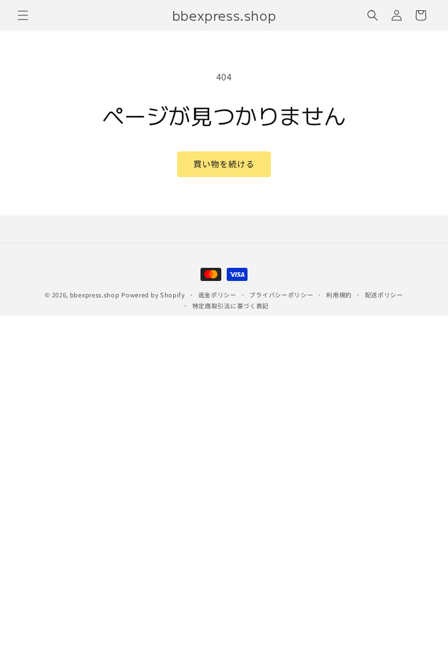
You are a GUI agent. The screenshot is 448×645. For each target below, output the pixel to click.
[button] (23, 15)
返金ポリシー (217, 294)
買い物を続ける (224, 163)
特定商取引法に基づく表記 (230, 305)
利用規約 (339, 294)
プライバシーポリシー (281, 294)
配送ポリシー (384, 294)
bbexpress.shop (95, 294)
